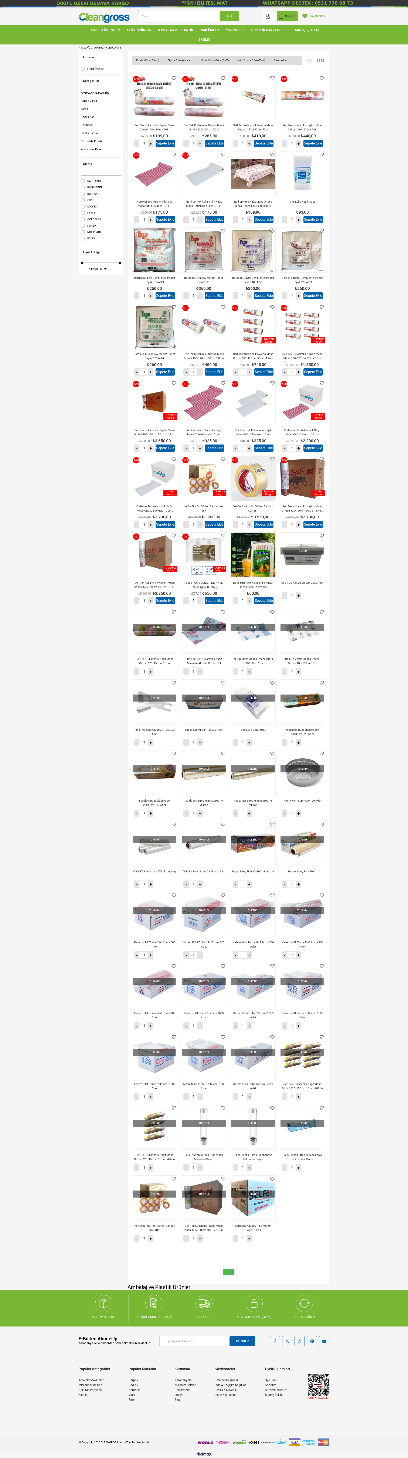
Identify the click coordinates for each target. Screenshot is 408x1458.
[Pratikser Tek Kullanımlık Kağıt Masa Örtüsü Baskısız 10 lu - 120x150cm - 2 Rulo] (253, 402)
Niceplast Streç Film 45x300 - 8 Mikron (253, 802)
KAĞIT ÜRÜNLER (138, 30)
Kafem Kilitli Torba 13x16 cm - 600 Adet (154, 944)
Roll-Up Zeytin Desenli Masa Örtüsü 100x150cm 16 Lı (302, 661)
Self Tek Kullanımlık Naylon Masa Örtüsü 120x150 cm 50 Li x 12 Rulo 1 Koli (302, 509)
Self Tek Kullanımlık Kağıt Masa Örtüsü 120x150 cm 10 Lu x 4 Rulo (154, 1157)
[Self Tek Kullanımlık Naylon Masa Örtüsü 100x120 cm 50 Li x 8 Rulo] (302, 326)
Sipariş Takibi (274, 1395)
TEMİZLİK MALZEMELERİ (269, 30)
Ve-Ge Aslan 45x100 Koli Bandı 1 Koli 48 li (253, 508)
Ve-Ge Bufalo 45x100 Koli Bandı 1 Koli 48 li (154, 1228)
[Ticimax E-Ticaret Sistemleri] (204, 1454)
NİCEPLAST (94, 232)
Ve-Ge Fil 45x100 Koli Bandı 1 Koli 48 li (204, 508)
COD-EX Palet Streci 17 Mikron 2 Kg (154, 871)
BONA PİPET (94, 187)
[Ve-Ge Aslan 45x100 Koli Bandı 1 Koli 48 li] (253, 478)
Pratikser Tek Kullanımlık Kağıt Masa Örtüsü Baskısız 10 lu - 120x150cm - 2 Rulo (253, 433)
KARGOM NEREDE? (103, 1317)
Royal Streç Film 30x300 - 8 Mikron (253, 871)
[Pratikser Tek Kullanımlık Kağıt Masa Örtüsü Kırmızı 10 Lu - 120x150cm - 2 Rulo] (203, 402)
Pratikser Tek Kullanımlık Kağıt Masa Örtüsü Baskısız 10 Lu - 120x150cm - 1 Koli (154, 509)
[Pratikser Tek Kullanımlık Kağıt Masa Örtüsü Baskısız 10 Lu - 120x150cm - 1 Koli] (154, 478)
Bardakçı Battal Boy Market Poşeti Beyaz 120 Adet (302, 280)
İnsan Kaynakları (226, 1395)
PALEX (91, 238)
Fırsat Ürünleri (95, 68)
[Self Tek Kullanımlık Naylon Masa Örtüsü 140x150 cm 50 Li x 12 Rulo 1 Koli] (154, 555)
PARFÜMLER (209, 30)
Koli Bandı (87, 125)
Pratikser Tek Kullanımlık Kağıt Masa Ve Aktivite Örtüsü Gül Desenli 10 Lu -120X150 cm (204, 661)
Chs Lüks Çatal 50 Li (253, 729)
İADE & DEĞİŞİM (304, 1317)
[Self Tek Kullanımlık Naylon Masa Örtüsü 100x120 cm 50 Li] (154, 97)
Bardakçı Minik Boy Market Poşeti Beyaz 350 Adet (154, 280)
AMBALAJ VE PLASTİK (175, 30)
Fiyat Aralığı (91, 252)
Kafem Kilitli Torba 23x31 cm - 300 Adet (302, 944)
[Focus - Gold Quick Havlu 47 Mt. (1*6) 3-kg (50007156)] (203, 555)
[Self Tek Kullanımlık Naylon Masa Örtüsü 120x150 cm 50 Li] (203, 97)
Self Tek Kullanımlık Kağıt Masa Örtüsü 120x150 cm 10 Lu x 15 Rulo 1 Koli (204, 1228)
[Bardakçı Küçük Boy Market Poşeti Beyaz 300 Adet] (154, 326)
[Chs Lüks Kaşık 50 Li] (302, 174)
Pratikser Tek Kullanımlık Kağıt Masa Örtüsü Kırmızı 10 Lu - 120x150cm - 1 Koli (302, 433)
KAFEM (91, 225)
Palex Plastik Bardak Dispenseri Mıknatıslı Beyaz (253, 1157)
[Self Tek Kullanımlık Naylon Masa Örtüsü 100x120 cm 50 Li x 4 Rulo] (253, 326)
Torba (84, 108)
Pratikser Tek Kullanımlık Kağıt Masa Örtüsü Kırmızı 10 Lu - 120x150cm (154, 204)
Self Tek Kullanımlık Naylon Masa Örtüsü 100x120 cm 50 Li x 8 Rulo (302, 356)
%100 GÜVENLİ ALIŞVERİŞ (254, 1317)
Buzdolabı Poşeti (91, 141)
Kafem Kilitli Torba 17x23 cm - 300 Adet (203, 944)
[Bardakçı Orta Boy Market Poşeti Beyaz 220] (203, 250)
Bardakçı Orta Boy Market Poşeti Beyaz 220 (204, 280)
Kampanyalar (184, 1380)
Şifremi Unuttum (276, 1390)
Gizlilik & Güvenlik (226, 1390)
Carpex (133, 1380)
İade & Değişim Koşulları (230, 1385)
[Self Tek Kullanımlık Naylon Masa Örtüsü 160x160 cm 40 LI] (302, 97)
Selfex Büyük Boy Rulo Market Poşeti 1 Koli (253, 1228)
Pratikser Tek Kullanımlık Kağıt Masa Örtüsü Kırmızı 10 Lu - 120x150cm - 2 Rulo (204, 433)
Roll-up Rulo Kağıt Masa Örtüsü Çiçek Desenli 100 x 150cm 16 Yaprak (253, 204)
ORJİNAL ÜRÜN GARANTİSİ (154, 1317)
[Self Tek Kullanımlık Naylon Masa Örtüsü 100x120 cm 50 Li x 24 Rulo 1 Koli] (154, 402)
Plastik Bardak (89, 133)
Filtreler (88, 57)
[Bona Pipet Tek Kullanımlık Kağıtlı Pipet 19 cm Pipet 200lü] (253, 555)
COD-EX (92, 206)
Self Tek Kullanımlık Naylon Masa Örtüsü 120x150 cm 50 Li (204, 127)
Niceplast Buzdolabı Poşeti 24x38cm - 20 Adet (302, 732)
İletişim (179, 1395)
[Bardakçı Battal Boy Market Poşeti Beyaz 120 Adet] (302, 250)
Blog (178, 1399)
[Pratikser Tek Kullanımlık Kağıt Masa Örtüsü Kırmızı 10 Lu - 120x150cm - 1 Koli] (302, 402)
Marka (87, 164)
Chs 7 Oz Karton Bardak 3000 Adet (302, 582)
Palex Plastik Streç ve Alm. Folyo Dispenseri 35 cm (302, 1157)
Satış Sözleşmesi (226, 1380)
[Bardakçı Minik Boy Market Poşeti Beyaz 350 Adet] (154, 250)
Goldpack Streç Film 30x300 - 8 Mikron (204, 802)
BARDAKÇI (94, 181)
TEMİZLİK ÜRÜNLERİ (104, 30)
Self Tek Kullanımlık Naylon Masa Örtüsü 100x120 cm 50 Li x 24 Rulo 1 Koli (154, 433)
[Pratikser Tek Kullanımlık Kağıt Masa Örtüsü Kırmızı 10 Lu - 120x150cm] (154, 174)
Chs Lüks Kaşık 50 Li (302, 201)
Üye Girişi (271, 1380)
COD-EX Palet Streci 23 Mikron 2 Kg (204, 871)
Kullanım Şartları (185, 1385)
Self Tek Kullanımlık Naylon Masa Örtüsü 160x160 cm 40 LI (302, 127)
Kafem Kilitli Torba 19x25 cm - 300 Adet (253, 944)
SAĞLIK (204, 39)
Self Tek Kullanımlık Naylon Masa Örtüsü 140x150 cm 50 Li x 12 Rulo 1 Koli (154, 585)
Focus (91, 212)
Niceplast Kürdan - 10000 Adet (203, 729)
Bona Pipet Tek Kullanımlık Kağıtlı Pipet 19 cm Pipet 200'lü (253, 585)
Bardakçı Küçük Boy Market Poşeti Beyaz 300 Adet (155, 356)
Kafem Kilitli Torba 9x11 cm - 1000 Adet (154, 1086)
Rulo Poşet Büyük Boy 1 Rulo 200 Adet (154, 732)
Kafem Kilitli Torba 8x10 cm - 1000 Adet (302, 1015)
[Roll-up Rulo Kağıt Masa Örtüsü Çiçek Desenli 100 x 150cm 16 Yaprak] (253, 174)
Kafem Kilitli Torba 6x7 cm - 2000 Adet (204, 1015)
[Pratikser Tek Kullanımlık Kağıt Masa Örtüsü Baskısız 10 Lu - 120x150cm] (203, 174)
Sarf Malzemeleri (90, 1390)
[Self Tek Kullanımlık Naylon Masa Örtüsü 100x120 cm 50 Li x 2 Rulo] (203, 326)
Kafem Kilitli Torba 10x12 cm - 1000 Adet (204, 1086)
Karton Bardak (89, 100)
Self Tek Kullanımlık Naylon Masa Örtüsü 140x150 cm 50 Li (253, 127)
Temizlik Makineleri (91, 1380)
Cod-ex (133, 1385)
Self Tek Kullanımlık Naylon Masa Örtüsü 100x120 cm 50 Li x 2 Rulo (204, 356)
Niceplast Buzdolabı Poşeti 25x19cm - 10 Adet (154, 802)
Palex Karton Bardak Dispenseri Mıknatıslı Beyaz (204, 1157)
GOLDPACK (94, 219)
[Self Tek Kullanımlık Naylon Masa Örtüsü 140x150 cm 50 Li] (253, 97)
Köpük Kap (88, 117)
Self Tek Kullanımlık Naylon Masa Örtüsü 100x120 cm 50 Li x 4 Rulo (253, 356)
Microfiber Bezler (90, 1385)
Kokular (84, 1395)
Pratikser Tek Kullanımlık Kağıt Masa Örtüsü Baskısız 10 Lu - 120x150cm (204, 204)
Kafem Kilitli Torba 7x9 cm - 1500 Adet (253, 1015)
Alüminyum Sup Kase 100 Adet (302, 800)
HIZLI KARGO (204, 1317)
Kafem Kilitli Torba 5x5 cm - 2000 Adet (253, 1086)
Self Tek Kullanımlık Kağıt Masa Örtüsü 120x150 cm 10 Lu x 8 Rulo (302, 1086)
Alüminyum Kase (91, 149)
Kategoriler (91, 81)
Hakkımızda (182, 1390)
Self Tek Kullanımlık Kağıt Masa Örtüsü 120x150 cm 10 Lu (154, 661)
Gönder (242, 1341)
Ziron (132, 1399)
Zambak (134, 1390)
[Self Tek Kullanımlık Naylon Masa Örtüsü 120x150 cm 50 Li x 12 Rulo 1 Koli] (302, 478)
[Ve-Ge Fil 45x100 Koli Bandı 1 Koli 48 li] (203, 478)
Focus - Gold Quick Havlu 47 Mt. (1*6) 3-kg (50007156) (203, 585)
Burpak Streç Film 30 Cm (302, 871)
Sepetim (270, 1385)
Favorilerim (317, 16)
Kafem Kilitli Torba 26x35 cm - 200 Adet (154, 1015)
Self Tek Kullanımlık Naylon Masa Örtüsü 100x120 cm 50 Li (155, 127)
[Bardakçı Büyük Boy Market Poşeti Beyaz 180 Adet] (253, 250)
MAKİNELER (235, 30)
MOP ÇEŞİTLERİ (307, 30)
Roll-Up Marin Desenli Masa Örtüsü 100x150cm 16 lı (253, 661)
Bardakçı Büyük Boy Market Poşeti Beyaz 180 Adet (253, 280)
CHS (90, 200)
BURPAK (92, 193)
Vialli (132, 1395)
